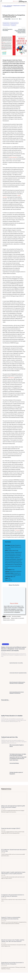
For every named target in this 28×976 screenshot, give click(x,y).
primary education (13, 157)
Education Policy (10, 5)
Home (5, 5)
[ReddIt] (22, 9)
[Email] (25, 9)
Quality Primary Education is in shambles (11, 715)
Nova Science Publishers (16, 616)
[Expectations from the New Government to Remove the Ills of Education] (14, 955)
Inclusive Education (6, 24)
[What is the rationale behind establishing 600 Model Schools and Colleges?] (14, 798)
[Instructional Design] (5, 766)
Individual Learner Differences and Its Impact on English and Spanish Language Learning (20, 31)
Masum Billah (7, 18)
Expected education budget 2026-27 (10, 828)
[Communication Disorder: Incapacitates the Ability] (5, 672)
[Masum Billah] (3, 19)
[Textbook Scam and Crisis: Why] (14, 729)
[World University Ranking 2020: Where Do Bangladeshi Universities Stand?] (5, 692)
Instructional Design (14, 763)
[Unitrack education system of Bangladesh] (5, 776)
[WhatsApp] (16, 9)
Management (13, 24)
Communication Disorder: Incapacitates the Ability (18, 672)
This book (17, 530)
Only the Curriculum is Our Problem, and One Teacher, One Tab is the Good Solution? (12, 940)
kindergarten (11, 377)
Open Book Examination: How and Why (8, 30)
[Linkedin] (19, 9)
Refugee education (6, 618)
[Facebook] (7, 9)
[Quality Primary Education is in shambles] (14, 707)
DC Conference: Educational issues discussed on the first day (14, 850)
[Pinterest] (13, 9)
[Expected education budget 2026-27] (14, 820)
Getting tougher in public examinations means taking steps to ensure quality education (13, 872)
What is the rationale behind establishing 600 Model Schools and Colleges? (13, 806)
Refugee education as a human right (17, 618)
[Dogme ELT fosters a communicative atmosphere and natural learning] (14, 909)
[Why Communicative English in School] (5, 748)
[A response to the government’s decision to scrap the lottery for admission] (14, 887)
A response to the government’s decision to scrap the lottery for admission (12, 895)
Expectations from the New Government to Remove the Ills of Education (12, 963)
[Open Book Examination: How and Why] (5, 663)
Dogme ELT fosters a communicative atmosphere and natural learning (10, 918)
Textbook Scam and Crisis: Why (9, 737)
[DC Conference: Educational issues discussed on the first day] (14, 842)
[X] (10, 9)
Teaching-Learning (5, 644)
